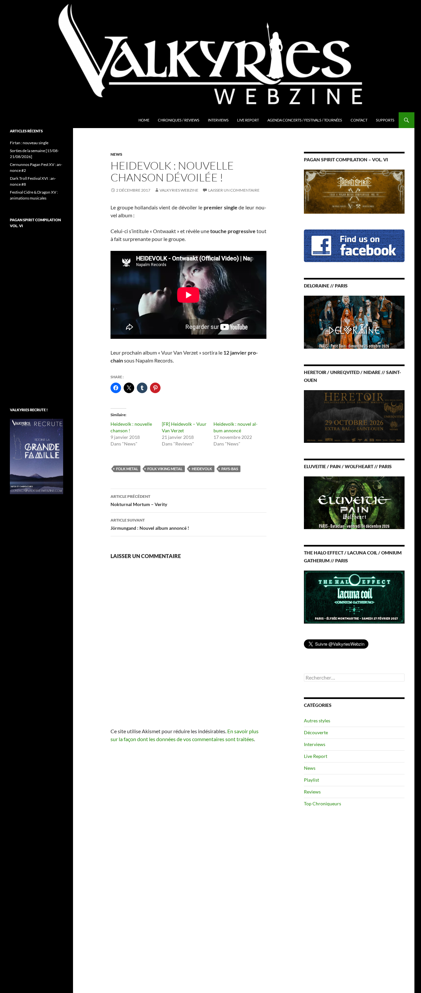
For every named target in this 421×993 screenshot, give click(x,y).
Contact (359, 120)
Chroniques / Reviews (178, 120)
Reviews (312, 791)
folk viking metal (165, 469)
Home (143, 120)
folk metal (127, 469)
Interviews (218, 120)
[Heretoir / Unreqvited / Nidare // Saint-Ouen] (354, 415)
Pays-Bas (229, 469)
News (116, 154)
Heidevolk (202, 469)
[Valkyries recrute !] (36, 455)
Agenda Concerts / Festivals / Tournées (304, 120)
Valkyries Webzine (179, 190)
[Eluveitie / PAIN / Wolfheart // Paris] (354, 502)
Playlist (311, 780)
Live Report (248, 120)
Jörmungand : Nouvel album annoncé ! (150, 524)
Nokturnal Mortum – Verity (139, 500)
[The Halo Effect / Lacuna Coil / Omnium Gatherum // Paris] (354, 596)
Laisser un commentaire (234, 190)
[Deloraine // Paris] (354, 321)
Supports (385, 120)
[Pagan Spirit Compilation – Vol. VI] (354, 191)
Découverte (316, 732)
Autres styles (317, 720)
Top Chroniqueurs (322, 803)
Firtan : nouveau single (29, 142)
